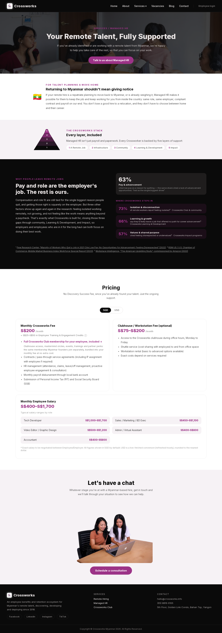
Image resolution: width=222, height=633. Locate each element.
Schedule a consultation (111, 570)
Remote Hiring (101, 598)
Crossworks (25, 6)
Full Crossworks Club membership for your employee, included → (63, 341)
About (125, 6)
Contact (184, 6)
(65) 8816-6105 (165, 603)
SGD (105, 310)
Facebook (14, 616)
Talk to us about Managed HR (111, 60)
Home (113, 6)
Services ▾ (140, 6)
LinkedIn (31, 616)
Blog (171, 6)
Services (99, 594)
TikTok (62, 616)
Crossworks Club (103, 607)
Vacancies (157, 6)
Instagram (47, 616)
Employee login (207, 6)
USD (116, 310)
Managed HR (101, 603)
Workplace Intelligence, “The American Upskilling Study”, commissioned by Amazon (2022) (142, 251)
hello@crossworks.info (169, 598)
